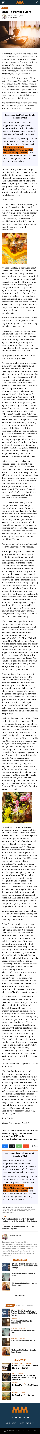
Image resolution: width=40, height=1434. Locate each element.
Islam (4, 1211)
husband (32, 1209)
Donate (22, 1423)
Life (9, 1211)
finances (29, 1207)
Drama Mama (19, 1207)
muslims (5, 1213)
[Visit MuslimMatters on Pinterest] (20, 1417)
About (8, 1423)
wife (12, 1213)
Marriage (21, 1211)
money (28, 1211)
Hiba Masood (13, 17)
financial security (9, 1209)
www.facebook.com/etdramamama (21, 1139)
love (14, 1211)
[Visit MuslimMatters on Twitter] (16, 1417)
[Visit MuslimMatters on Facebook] (12, 1417)
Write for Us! (30, 1423)
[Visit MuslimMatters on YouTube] (27, 1417)
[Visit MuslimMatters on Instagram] (23, 1417)
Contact (14, 1423)
